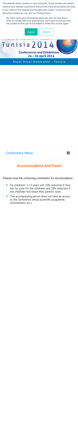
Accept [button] (31, 31)
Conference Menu (19, 153)
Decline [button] (46, 31)
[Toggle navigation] (68, 153)
